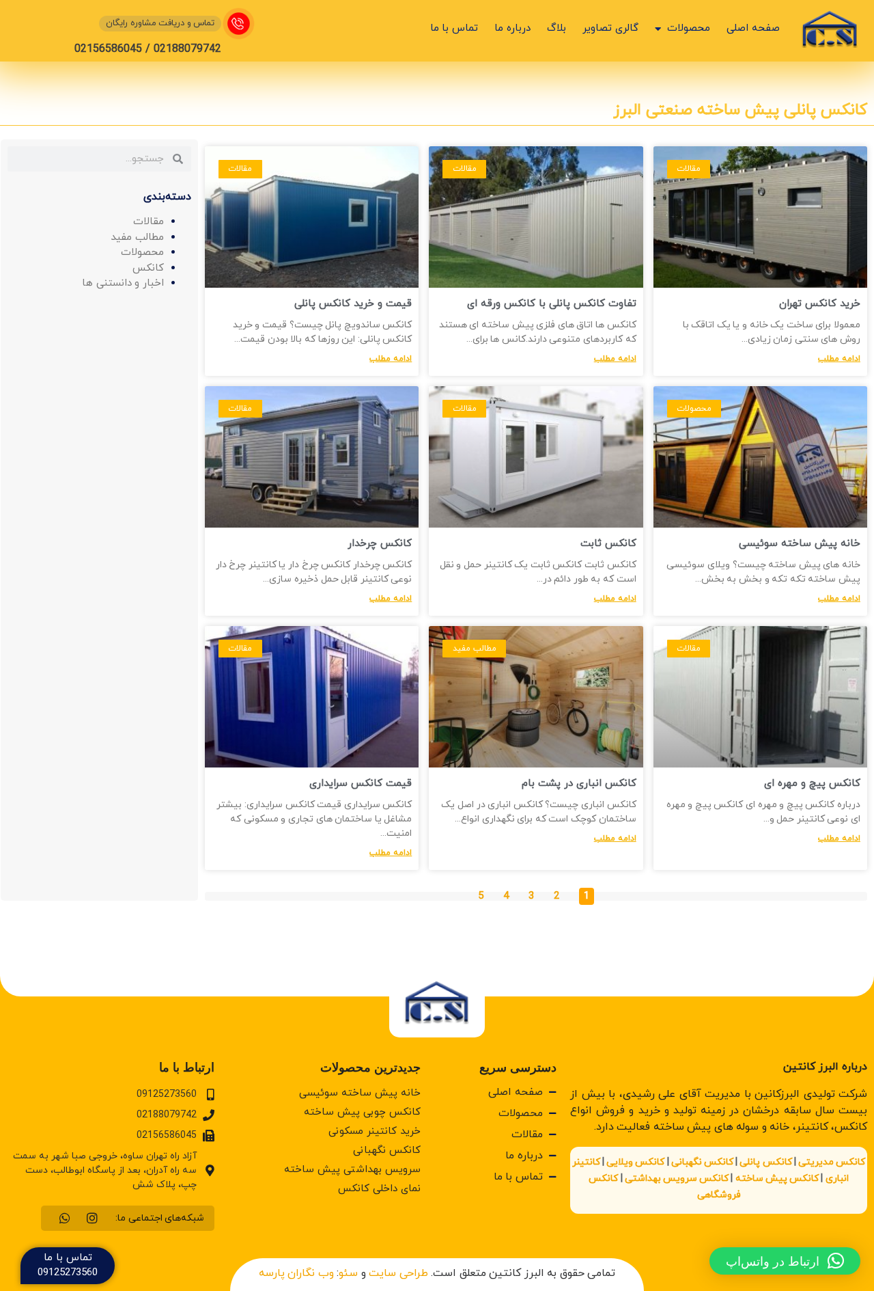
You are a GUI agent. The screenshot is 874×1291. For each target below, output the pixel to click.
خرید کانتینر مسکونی (374, 1131)
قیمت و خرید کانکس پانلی (353, 304)
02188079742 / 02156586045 (147, 49)
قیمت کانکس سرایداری (360, 783)
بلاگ (556, 28)
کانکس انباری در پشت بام (579, 783)
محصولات (688, 28)
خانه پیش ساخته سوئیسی (799, 543)
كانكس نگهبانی (387, 1150)
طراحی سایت (398, 1273)
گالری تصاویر (610, 28)
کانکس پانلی (765, 1162)
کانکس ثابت (608, 543)
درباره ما (512, 28)
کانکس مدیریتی (831, 1162)
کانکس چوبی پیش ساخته (362, 1112)
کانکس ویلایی (635, 1162)
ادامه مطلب (839, 358)
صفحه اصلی (753, 28)
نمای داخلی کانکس (379, 1189)
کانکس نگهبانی (702, 1162)
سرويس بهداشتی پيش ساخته (352, 1170)
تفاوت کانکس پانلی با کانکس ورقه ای (551, 304)
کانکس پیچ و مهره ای (812, 783)
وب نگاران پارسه (296, 1273)
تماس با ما (454, 28)
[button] (784, 1261)
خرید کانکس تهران (819, 304)
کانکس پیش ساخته (777, 1178)
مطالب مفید (137, 237)
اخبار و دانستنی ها (123, 283)
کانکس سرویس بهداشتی (677, 1178)
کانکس (148, 268)
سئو (348, 1273)
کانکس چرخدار (380, 543)
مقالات (148, 222)
